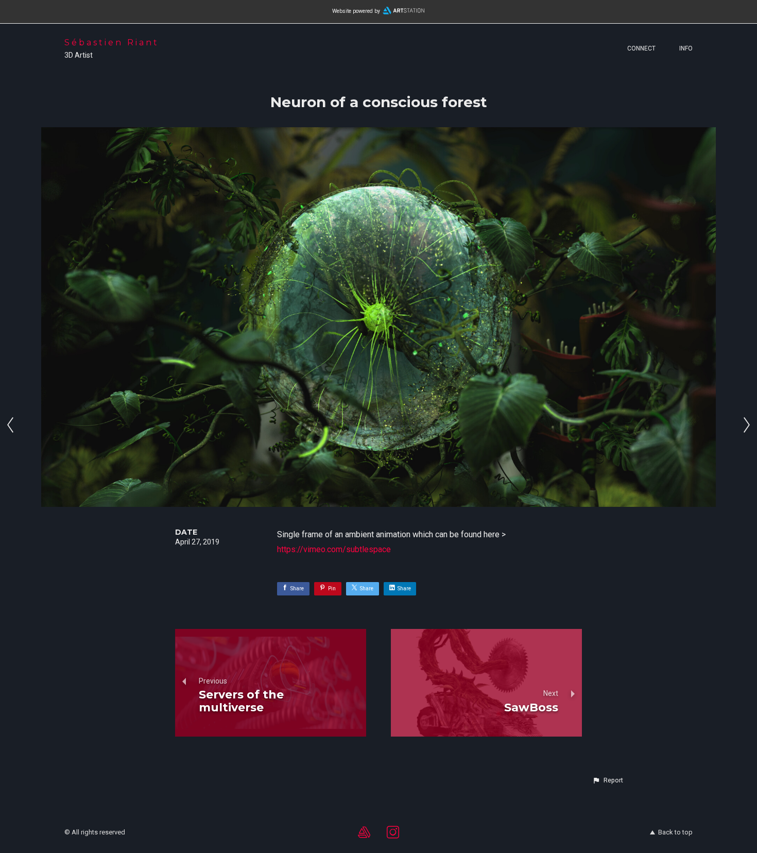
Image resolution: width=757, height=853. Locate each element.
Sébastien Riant (111, 42)
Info (686, 48)
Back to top (675, 832)
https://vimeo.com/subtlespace (334, 549)
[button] (607, 780)
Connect (641, 48)
